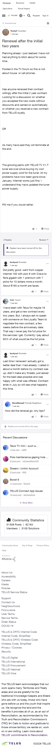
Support (6, 598)
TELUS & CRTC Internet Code (19, 631)
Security (6, 651)
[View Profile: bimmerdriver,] (5, 492)
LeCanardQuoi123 (30, 461)
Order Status (8, 621)
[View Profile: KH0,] (5, 470)
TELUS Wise (8, 673)
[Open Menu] (48, 23)
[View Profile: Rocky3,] (5, 481)
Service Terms (9, 617)
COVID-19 (7, 625)
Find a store (8, 610)
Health (32, 3)
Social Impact (24, 8)
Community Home (10, 545)
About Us (6, 572)
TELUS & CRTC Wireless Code (19, 639)
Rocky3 (14, 31)
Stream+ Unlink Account (24, 468)
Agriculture (7, 8)
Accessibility (8, 576)
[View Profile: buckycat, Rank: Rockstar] (5, 263)
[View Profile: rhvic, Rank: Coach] (5, 301)
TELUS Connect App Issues (26, 490)
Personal (7, 3)
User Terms (8, 613)
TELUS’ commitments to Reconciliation (24, 735)
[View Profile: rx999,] (5, 447)
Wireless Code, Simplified (16, 643)
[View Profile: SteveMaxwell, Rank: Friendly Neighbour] (8, 404)
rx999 (23, 450)
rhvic (12, 300)
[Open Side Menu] (4, 16)
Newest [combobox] (44, 240)
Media (5, 584)
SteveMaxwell (18, 403)
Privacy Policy (43, 545)
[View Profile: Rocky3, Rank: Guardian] (5, 32)
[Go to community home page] (12, 16)
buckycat (14, 262)
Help (4, 550)
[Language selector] (22, 15)
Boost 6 (14, 479)
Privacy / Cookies (11, 647)
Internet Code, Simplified (15, 635)
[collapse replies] (26, 259)
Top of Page (27, 545)
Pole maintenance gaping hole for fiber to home (29, 457)
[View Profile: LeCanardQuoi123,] (5, 459)
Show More (27, 502)
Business (20, 3)
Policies (5, 588)
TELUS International (13, 661)
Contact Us (8, 602)
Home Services (10, 23)
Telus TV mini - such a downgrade (23, 446)
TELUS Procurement (13, 665)
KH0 (24, 472)
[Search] (29, 15)
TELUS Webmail (10, 669)
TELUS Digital (9, 657)
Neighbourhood (10, 606)
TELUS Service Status (14, 592)
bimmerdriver (29, 495)
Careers (6, 580)
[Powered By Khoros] (26, 558)
